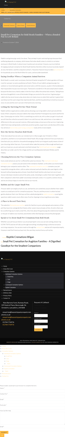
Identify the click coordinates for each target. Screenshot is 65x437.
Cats (8, 279)
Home (6, 5)
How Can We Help (5, 410)
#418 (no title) (7, 293)
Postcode (37, 324)
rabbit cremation (48, 194)
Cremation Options (9, 12)
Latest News (20, 25)
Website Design (11, 342)
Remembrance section (17, 205)
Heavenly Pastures (9, 25)
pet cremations (58, 70)
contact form (40, 227)
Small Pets (10, 276)
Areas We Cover (9, 8)
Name (36, 313)
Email (2, 399)
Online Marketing (37, 342)
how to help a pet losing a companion (22, 128)
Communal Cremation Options (14, 284)
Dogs (8, 282)
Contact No (38, 318)
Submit (38, 330)
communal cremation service (38, 166)
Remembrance (8, 15)
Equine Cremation (10, 287)
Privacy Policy (7, 295)
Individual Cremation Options (13, 274)
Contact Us (7, 18)
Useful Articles (31, 25)
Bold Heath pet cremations (48, 147)
